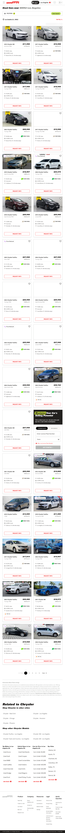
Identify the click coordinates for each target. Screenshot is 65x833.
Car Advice (20, 806)
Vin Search (54, 428)
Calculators (39, 800)
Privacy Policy (49, 803)
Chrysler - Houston (39, 718)
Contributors (39, 803)
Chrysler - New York (9, 713)
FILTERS (10, 13)
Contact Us (29, 805)
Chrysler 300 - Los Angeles (41, 734)
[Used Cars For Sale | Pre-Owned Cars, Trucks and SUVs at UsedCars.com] (13, 2)
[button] (44, 674)
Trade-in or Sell (21, 803)
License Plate (42, 428)
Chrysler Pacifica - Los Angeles (12, 734)
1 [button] (25, 673)
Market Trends (40, 806)
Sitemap (38, 809)
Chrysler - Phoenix (9, 723)
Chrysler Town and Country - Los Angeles (16, 739)
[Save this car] (29, 28)
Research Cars (21, 812)
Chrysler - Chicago (9, 718)
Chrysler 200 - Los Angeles (41, 739)
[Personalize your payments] (29, 46)
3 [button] (32, 673)
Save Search (55, 13)
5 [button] (39, 673)
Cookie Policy (49, 824)
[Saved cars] (54, 2)
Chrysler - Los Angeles (40, 713)
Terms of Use (49, 800)
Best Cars (20, 809)
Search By (20, 800)
